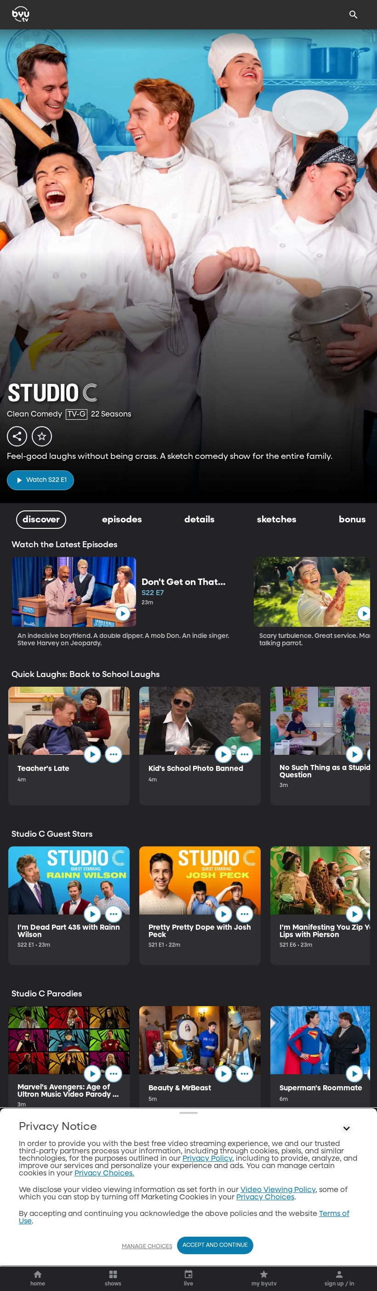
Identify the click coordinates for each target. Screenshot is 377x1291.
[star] (42, 436)
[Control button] (346, 1128)
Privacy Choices (265, 1197)
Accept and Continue (215, 1245)
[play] (122, 613)
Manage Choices (147, 1247)
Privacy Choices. (104, 1173)
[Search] (354, 15)
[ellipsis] (113, 754)
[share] (17, 436)
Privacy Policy (207, 1159)
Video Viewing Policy (277, 1190)
